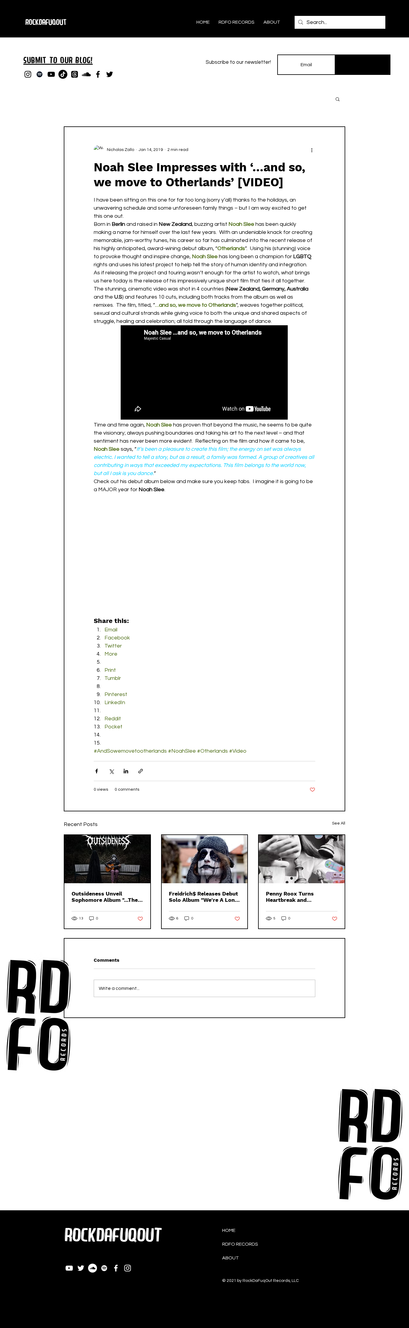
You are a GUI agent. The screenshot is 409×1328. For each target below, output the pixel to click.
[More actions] (311, 149)
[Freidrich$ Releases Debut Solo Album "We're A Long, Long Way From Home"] (205, 859)
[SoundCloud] (86, 74)
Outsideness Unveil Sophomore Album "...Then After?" (106, 896)
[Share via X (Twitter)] (111, 771)
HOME (228, 1230)
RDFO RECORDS (240, 1244)
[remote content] (204, 373)
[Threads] (74, 74)
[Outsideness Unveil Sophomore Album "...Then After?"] (107, 859)
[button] (337, 98)
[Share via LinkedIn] (126, 771)
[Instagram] (27, 74)
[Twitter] (109, 74)
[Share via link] (140, 771)
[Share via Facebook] (96, 771)
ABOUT (230, 1258)
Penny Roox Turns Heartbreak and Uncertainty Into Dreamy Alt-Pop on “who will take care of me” (300, 896)
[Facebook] (97, 74)
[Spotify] (39, 74)
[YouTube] (51, 74)
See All (338, 823)
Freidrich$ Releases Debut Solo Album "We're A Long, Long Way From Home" (204, 896)
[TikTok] (62, 74)
